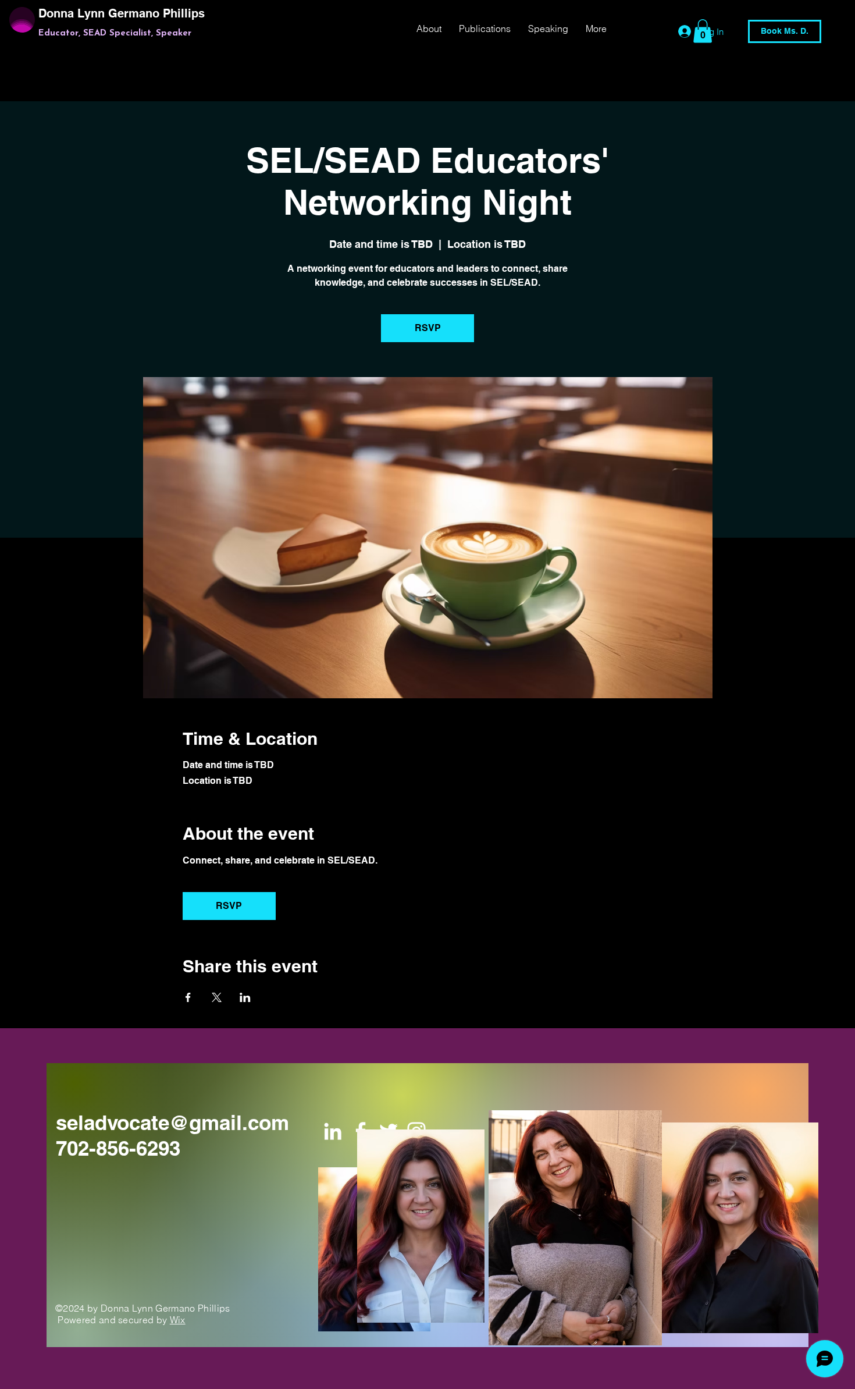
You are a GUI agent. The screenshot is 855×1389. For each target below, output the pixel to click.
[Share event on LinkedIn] (245, 997)
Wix (178, 1320)
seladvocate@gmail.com (172, 1122)
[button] (702, 31)
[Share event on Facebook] (188, 997)
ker (184, 33)
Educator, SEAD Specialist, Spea (108, 33)
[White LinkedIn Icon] (332, 1131)
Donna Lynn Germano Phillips (123, 13)
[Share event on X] (216, 997)
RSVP (428, 327)
